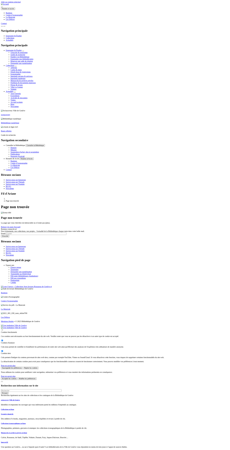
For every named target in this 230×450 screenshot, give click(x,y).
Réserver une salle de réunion (22, 61)
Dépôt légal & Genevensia (21, 72)
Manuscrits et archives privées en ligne (14, 433)
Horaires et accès (8, 9)
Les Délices (10, 19)
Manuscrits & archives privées (22, 81)
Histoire (14, 148)
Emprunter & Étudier (14, 36)
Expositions (15, 96)
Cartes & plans (16, 70)
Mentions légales (7, 321)
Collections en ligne (7, 409)
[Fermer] (2, 381)
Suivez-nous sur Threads (15, 182)
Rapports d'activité (18, 156)
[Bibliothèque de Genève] (5, 4)
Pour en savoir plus (8, 366)
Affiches (14, 68)
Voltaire (13, 89)
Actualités (9, 40)
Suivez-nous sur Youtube (15, 184)
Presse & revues (17, 85)
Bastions (9, 13)
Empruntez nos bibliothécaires (22, 59)
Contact (4, 23)
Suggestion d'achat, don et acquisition (25, 152)
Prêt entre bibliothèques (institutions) (24, 276)
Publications (15, 154)
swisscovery (5, 115)
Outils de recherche (18, 55)
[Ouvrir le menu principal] (4, 26)
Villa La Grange (17, 87)
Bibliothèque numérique (10, 123)
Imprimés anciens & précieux (22, 76)
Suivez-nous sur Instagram (16, 180)
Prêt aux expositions (18, 278)
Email (3, 234)
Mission (14, 150)
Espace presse (16, 267)
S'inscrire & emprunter (19, 52)
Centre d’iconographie (14, 15)
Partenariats (15, 280)
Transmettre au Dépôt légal (21, 274)
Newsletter (15, 107)
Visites (13, 100)
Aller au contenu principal (11, 2)
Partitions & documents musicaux (23, 83)
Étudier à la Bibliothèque (20, 57)
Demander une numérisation (21, 63)
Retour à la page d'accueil (10, 227)
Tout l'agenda (16, 94)
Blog (12, 104)
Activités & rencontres (19, 98)
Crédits (13, 282)
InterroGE (4, 442)
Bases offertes (6, 131)
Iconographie (15, 74)
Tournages (14, 270)
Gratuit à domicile (7, 414)
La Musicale (10, 17)
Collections (10, 38)
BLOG (8, 186)
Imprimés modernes (18, 78)
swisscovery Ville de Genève (10, 400)
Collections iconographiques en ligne (13, 423)
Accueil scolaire (17, 102)
